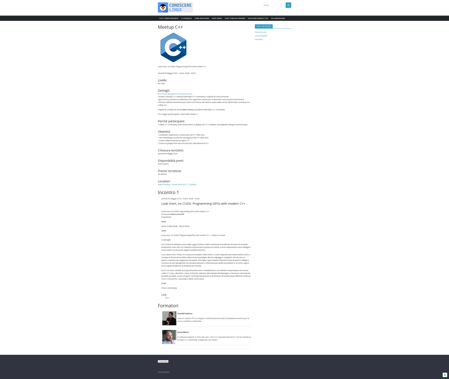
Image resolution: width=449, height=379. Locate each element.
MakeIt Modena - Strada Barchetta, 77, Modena (177, 184)
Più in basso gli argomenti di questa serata (175, 94)
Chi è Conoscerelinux (168, 18)
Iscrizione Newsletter (258, 18)
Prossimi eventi (260, 32)
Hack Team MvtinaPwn (235, 18)
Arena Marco (183, 332)
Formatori (259, 39)
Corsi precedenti (261, 36)
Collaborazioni (278, 18)
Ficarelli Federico (184, 313)
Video (167, 298)
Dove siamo (217, 18)
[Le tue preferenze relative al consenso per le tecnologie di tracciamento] (445, 375)
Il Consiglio (186, 18)
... (217, 340)
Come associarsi (202, 18)
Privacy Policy (163, 361)
